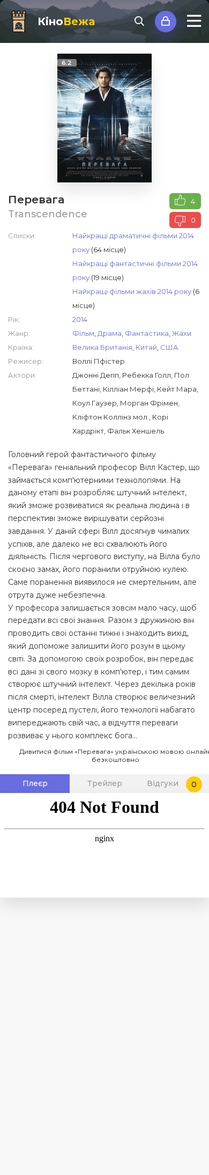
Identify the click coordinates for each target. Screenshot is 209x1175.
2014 (79, 319)
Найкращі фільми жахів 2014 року (131, 291)
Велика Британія (102, 347)
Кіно (66, 21)
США (169, 347)
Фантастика (147, 333)
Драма (110, 333)
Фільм (83, 333)
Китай (146, 347)
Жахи (181, 333)
